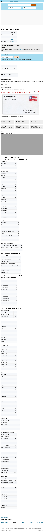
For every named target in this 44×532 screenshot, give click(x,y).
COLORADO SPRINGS (10, 520)
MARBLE (23, 522)
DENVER (2, 520)
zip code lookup (21, 49)
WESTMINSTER (30, 520)
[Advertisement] (22, 17)
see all (12, 36)
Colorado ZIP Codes (4, 517)
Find (17, 57)
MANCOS (41, 520)
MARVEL (31, 522)
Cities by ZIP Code (14, 1)
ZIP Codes (6, 1)
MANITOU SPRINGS (4, 522)
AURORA (17, 520)
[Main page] (2, 1)
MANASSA (36, 520)
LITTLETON (23, 520)
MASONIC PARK (40, 522)
